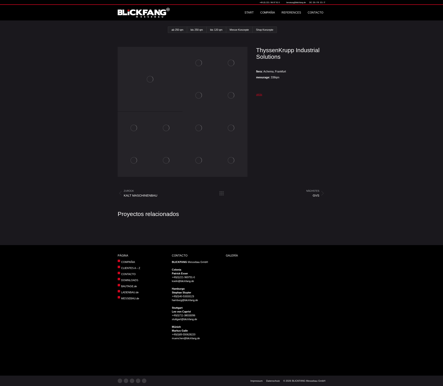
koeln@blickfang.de (183, 281)
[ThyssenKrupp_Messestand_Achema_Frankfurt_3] (231, 63)
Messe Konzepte (239, 29)
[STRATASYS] (232, 267)
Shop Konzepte (264, 29)
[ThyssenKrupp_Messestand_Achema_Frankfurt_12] (199, 160)
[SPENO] (232, 321)
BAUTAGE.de (129, 286)
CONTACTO (128, 274)
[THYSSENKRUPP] (259, 267)
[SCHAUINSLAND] (259, 281)
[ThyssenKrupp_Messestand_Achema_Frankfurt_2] (199, 63)
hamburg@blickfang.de (185, 300)
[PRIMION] (245, 347)
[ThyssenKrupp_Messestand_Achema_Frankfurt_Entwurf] (231, 160)
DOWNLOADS (129, 280)
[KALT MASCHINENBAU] (232, 281)
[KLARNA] (259, 307)
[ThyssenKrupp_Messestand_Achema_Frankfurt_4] (199, 95)
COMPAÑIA (128, 262)
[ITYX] (232, 294)
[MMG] (245, 321)
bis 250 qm (197, 29)
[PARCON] (232, 347)
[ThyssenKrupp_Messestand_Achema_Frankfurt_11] (166, 160)
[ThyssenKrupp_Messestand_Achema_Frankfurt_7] (166, 128)
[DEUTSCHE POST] (245, 334)
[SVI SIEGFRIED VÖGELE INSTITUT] (259, 321)
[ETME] (245, 294)
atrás (259, 94)
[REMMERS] (232, 307)
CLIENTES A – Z (130, 268)
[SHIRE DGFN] (232, 334)
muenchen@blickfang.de (186, 338)
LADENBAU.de (130, 292)
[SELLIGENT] (259, 347)
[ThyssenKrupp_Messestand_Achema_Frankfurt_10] (134, 160)
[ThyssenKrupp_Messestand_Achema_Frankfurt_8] (199, 128)
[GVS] (245, 267)
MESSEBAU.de (130, 298)
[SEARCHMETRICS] (232, 361)
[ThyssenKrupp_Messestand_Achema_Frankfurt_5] (231, 95)
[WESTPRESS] (245, 361)
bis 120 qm (216, 29)
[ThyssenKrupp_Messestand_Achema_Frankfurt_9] (231, 128)
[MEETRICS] (245, 307)
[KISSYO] (259, 334)
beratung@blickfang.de (296, 2)
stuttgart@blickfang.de (184, 319)
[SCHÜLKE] (259, 294)
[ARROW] (245, 281)
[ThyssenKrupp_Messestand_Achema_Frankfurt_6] (134, 128)
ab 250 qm (177, 29)
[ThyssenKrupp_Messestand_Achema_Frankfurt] (150, 79)
